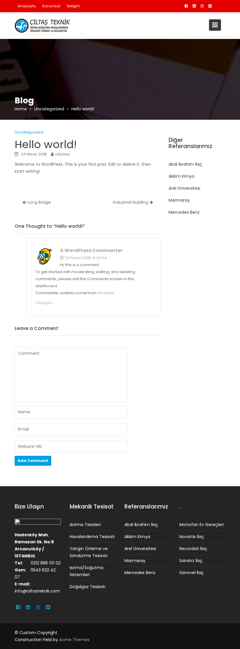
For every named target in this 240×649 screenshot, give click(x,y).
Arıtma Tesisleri (85, 524)
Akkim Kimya (181, 176)
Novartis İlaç (191, 536)
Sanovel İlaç (191, 572)
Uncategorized (29, 132)
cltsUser (62, 154)
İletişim (73, 6)
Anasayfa (27, 6)
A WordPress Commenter (91, 250)
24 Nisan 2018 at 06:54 (85, 258)
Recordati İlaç (193, 548)
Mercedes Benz (184, 212)
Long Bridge (39, 202)
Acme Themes (74, 640)
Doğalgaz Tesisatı (87, 586)
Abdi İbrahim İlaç (185, 164)
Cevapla (43, 303)
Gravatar (105, 293)
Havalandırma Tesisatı (92, 536)
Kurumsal (51, 6)
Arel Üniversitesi (184, 188)
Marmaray (179, 200)
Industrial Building (130, 202)
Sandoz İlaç (191, 560)
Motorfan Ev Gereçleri (201, 524)
